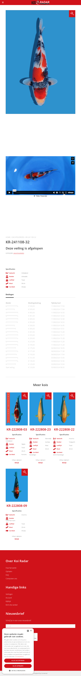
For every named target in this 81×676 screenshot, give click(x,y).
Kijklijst (8, 601)
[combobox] (28, 631)
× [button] (31, 630)
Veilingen (9, 594)
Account (9, 598)
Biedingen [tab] (10, 294)
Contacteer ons (11, 578)
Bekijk (17, 462)
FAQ (7, 575)
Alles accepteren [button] (17, 660)
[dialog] (18, 651)
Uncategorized (18, 237)
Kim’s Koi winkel (12, 605)
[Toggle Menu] (3, 2)
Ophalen (9, 571)
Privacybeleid (19, 656)
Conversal (44, 673)
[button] (18, 670)
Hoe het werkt (11, 568)
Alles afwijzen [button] (18, 666)
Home (8, 237)
